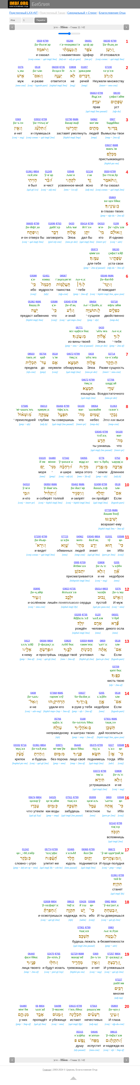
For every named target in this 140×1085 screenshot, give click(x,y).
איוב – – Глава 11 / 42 (69, 27)
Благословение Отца (112, 12)
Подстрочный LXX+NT (23, 12)
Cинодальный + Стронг (82, 12)
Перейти (41, 20)
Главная (47, 1069)
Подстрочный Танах (52, 12)
